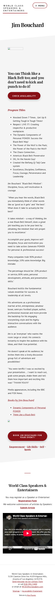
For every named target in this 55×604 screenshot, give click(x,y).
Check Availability (24, 96)
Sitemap (16, 591)
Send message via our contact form (27, 581)
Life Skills (32, 447)
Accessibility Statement (32, 591)
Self (42, 447)
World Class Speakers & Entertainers (14, 8)
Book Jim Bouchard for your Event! (27, 436)
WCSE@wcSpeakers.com (32, 586)
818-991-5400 (30, 584)
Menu (41, 5)
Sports (27, 449)
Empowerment (17, 447)
